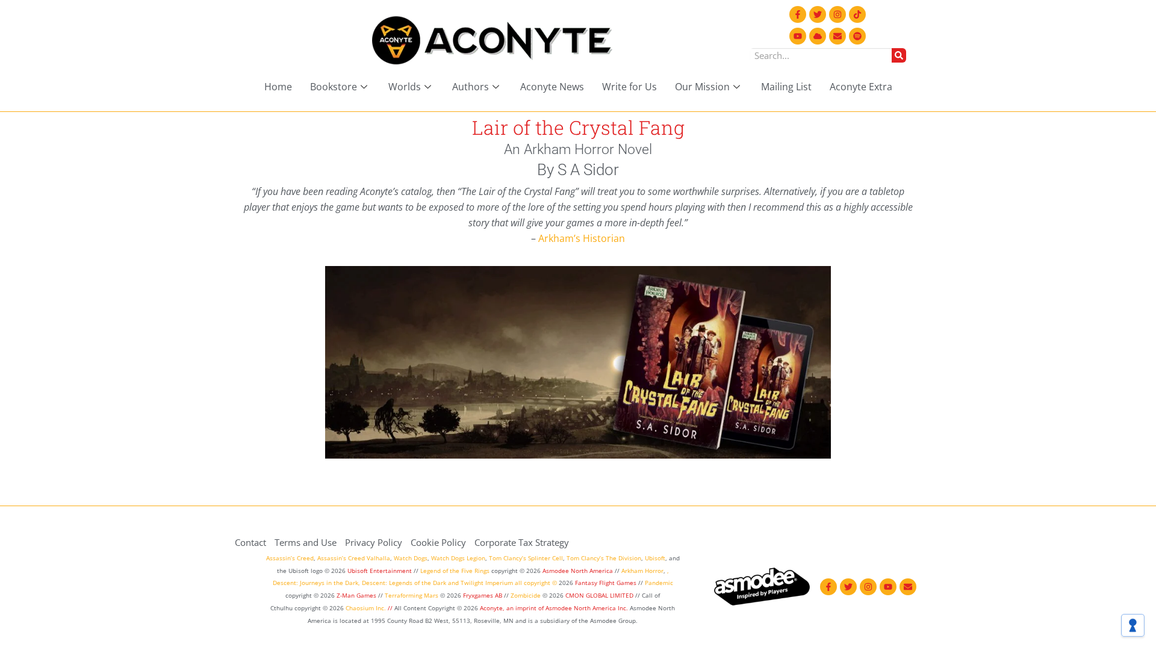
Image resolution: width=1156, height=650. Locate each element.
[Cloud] (817, 36)
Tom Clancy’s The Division (604, 558)
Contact (250, 542)
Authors (470, 86)
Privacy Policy (373, 542)
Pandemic (659, 582)
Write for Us (629, 86)
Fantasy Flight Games (605, 582)
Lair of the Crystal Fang (578, 127)
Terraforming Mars (411, 595)
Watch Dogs (410, 558)
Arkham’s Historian (581, 238)
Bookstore (333, 86)
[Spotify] (857, 36)
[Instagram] (837, 14)
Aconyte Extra (861, 86)
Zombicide (526, 595)
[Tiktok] (857, 14)
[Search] (899, 55)
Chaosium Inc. (366, 608)
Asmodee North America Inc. (587, 608)
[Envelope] (837, 36)
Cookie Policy (438, 542)
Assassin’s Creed (290, 558)
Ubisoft (655, 558)
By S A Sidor (578, 170)
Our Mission (702, 86)
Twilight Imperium (487, 582)
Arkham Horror (642, 570)
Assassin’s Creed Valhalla (353, 558)
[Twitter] (817, 14)
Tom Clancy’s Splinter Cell (526, 558)
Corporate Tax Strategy (521, 542)
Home (278, 86)
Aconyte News (552, 86)
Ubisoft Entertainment (379, 570)
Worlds (404, 86)
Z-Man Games (356, 595)
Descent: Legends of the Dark (404, 582)
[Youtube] (797, 36)
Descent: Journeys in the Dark (315, 582)
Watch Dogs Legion (458, 558)
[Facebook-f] (797, 14)
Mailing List (786, 86)
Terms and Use (306, 542)
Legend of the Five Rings (454, 570)
